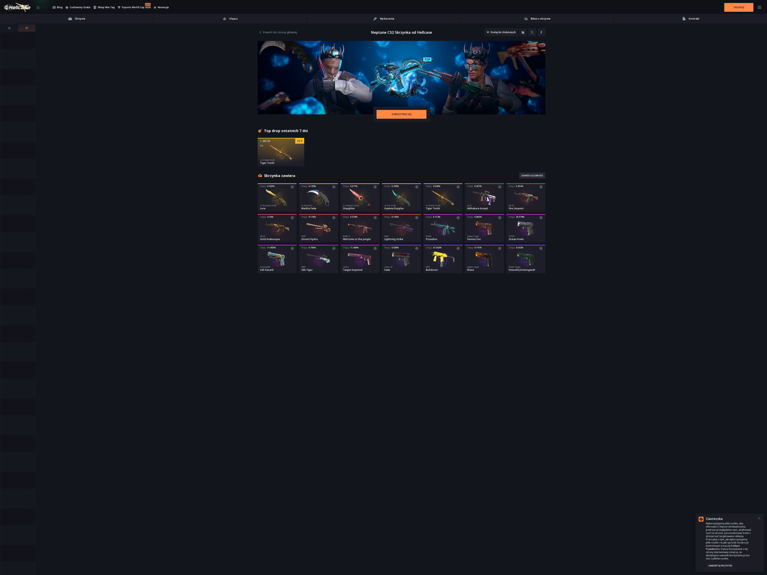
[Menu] (759, 7)
